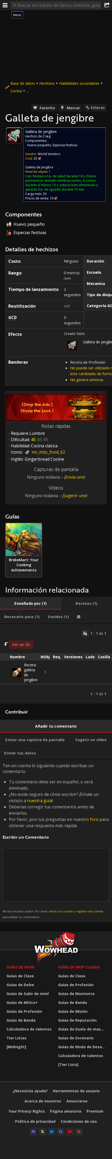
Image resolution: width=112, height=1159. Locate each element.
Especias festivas (65, 145)
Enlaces (98, 107)
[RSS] (79, 1132)
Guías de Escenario (76, 1037)
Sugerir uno (74, 495)
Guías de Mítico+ (22, 1002)
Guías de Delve (20, 984)
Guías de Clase (20, 975)
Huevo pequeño (39, 145)
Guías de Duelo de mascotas (82, 1029)
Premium (94, 1111)
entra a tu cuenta (61, 911)
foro (94, 819)
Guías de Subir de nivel (28, 993)
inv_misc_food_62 (47, 452)
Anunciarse (77, 1101)
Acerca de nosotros (42, 1101)
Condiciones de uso (79, 1121)
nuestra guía (39, 800)
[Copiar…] (85, 633)
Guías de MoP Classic (79, 967)
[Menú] (5, 5)
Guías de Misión (73, 1011)
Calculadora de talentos (29, 1029)
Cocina (16, 90)
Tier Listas (17, 1037)
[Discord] (33, 1132)
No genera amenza (86, 379)
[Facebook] (61, 1132)
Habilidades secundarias (79, 83)
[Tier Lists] (68, 1064)
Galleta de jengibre (39, 167)
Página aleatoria (65, 1111)
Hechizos (47, 83)
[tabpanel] (56, 664)
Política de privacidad (35, 1121)
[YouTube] (70, 1132)
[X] (42, 1132)
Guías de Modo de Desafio (82, 1046)
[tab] (30, 603)
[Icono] (14, 135)
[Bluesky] (51, 1132)
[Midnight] (16, 1046)
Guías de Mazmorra (76, 993)
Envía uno (74, 477)
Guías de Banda (21, 1020)
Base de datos (22, 83)
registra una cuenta (89, 911)
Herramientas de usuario (76, 1090)
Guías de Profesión (24, 1011)
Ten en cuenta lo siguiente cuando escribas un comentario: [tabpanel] (56, 841)
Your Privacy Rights (27, 1111)
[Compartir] (107, 5)
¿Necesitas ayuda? (30, 1090)
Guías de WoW (20, 967)
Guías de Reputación (77, 1020)
